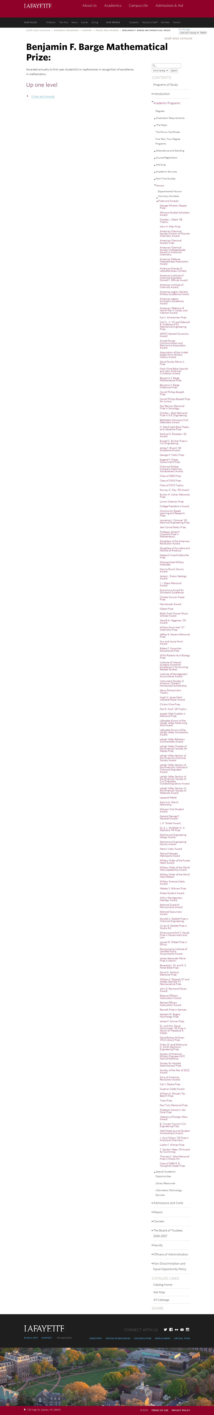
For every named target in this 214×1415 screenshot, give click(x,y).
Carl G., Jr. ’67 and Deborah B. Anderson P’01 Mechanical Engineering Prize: (175, 326)
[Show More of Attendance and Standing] (155, 151)
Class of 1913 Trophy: (172, 485)
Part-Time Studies (165, 178)
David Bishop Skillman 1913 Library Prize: (172, 1038)
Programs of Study (165, 84)
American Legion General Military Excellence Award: (174, 293)
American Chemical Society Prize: (171, 241)
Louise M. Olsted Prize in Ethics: (173, 943)
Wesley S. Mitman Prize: (173, 888)
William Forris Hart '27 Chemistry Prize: (172, 628)
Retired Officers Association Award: (171, 1003)
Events (84, 22)
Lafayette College (37, 6)
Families (165, 22)
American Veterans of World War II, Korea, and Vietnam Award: (173, 310)
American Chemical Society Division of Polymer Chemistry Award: (175, 233)
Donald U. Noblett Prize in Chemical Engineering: (174, 920)
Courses (158, 1221)
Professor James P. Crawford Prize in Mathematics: (170, 534)
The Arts (63, 22)
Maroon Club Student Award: (172, 810)
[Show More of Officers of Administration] (152, 1254)
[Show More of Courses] (152, 1221)
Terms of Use (159, 1410)
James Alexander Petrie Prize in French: (172, 959)
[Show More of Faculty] (152, 1245)
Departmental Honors (170, 191)
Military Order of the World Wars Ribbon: (175, 875)
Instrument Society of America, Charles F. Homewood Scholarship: (173, 683)
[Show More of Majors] (152, 1212)
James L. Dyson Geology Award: (173, 577)
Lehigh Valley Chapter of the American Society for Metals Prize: (173, 748)
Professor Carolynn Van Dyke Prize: (173, 1111)
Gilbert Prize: (167, 608)
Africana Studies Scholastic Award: (175, 213)
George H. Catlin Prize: (172, 455)
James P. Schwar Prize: (172, 1021)
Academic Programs (66, 30)
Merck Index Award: (171, 848)
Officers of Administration (170, 1254)
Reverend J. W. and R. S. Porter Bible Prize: (173, 966)
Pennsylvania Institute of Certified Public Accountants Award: (173, 951)
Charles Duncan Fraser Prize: (172, 598)
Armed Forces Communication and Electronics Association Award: (173, 344)
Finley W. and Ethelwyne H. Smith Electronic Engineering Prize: (173, 1047)
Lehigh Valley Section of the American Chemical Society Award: (173, 758)
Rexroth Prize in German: (173, 1009)
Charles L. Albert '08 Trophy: (171, 220)
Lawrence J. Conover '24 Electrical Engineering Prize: (175, 521)
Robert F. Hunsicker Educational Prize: (170, 649)
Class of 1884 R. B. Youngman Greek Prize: (172, 1164)
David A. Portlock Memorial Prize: (169, 973)
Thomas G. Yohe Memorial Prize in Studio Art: (174, 1157)
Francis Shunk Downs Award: (172, 570)
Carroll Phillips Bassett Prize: (172, 393)
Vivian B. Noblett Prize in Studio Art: (173, 926)
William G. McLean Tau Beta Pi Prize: (172, 1094)
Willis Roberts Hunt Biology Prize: (175, 656)
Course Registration (167, 157)
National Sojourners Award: (171, 913)
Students (134, 22)
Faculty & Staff (149, 22)
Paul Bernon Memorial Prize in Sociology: (172, 407)
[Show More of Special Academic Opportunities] (155, 1172)
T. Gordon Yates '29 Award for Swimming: (175, 1150)
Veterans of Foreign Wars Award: (174, 1118)
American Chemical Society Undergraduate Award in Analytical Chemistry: (172, 251)
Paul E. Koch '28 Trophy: (173, 709)
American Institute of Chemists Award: (171, 286)
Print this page (184, 29)
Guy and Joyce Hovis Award (171, 642)
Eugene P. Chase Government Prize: (170, 460)
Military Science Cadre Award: (172, 882)
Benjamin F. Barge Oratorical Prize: (169, 386)
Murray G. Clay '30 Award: (174, 490)
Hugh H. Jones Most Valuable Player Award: (172, 698)
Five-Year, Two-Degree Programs (167, 141)
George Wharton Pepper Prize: (173, 206)
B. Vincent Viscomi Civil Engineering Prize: (173, 1125)
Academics (112, 5)
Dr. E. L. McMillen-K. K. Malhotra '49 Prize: (172, 829)
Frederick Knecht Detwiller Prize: (174, 556)
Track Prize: (166, 1100)
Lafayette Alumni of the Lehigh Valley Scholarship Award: (174, 732)
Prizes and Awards (107, 30)
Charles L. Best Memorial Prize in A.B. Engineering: (173, 414)
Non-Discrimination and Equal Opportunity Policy (169, 1266)
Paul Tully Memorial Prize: (174, 1105)
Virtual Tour (182, 1338)
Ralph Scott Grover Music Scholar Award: (174, 614)
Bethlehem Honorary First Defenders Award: (174, 421)
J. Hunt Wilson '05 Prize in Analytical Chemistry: (174, 1139)
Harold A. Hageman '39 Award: (173, 621)
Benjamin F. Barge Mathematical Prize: (171, 379)
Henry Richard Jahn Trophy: (170, 691)
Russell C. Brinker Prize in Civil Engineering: (173, 442)
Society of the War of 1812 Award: (174, 1071)
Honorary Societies (168, 196)
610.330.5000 (64, 1337)
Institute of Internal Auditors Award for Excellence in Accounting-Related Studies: (174, 666)
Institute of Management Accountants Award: (173, 675)
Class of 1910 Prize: (170, 480)
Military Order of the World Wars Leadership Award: (175, 868)
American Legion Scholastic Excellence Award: (172, 301)
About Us (89, 5)
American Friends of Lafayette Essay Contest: (173, 269)
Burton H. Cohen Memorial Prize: (175, 495)
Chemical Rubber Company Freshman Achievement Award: (171, 469)
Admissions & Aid (169, 5)
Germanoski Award (170, 604)
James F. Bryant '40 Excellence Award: (170, 449)
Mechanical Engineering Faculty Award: (173, 843)
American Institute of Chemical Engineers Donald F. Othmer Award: (174, 278)
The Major (161, 125)
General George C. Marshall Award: (170, 817)
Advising (161, 164)
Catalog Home (162, 1284)
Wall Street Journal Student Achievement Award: (175, 1132)
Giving (95, 22)
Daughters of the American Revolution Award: (175, 542)
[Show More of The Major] (155, 125)
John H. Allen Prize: (170, 226)
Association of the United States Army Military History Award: (174, 354)
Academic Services (166, 171)
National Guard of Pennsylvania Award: (171, 906)
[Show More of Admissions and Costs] (152, 1203)
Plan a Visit (31, 1337)
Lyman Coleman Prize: (172, 501)
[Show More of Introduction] (152, 94)
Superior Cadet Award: (172, 1089)
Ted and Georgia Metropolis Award (170, 854)
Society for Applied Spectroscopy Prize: (171, 1064)
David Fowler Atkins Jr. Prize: (172, 362)
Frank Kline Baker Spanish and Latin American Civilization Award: (174, 371)
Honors (87, 30)
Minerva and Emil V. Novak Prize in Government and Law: (175, 935)
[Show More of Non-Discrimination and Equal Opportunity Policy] (152, 1263)
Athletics (50, 22)
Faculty (158, 1245)
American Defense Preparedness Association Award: (174, 261)
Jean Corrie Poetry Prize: (173, 527)
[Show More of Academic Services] (155, 172)
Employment (162, 1338)
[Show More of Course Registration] (155, 158)
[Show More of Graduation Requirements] (155, 118)
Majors (158, 1212)
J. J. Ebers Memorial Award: (171, 584)
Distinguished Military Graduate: (172, 563)
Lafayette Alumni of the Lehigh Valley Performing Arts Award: (173, 723)
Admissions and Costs (168, 1203)
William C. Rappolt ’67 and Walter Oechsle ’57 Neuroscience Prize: (174, 981)
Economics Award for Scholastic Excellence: (172, 591)
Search (174, 70)
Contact (46, 1337)
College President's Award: (175, 506)
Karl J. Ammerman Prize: (173, 317)
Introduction (161, 94)
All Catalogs (161, 1300)
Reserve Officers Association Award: (171, 996)
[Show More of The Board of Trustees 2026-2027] (152, 1230)
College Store (142, 1338)
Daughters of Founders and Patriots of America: (175, 549)
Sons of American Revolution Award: (170, 1078)
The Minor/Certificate (167, 132)
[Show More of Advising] (155, 165)
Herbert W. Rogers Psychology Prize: (170, 1015)
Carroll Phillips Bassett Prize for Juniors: (175, 400)
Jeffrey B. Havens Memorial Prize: (175, 635)
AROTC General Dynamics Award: (174, 335)
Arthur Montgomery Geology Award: (171, 899)
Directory (96, 1338)
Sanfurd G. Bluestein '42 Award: (173, 435)
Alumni (176, 22)
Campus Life (138, 5)
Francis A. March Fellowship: (169, 803)
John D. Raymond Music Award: (173, 989)
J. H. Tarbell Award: (170, 823)
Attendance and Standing (170, 150)
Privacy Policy (181, 1410)
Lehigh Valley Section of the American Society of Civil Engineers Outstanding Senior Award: (175, 780)
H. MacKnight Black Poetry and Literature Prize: (174, 428)
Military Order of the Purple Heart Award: (175, 861)
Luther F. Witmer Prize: (172, 1144)
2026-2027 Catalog (38, 30)
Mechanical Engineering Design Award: (173, 836)
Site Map (159, 1292)
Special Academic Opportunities (165, 1174)
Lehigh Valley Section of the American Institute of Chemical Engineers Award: (174, 768)
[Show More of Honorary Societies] (157, 198)
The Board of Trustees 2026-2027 (168, 1233)
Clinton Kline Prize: (170, 704)
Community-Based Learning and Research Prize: (172, 513)
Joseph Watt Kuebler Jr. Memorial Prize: (173, 714)
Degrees (160, 111)
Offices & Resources (118, 1338)
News (74, 22)
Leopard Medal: (168, 797)
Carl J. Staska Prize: (170, 1084)
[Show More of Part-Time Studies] (155, 179)
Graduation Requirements (170, 118)
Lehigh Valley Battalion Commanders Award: (172, 740)
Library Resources (165, 1183)
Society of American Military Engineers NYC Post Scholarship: (172, 1056)
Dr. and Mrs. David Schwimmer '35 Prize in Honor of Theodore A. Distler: (173, 1029)
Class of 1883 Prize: (170, 476)
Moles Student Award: (172, 893)
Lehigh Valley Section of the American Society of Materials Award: (173, 790)
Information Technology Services (168, 1192)
